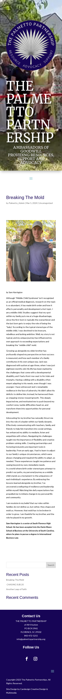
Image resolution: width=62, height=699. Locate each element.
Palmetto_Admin (17, 203)
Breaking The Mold (15, 579)
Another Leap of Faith (16, 589)
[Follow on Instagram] (35, 659)
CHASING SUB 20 (15, 584)
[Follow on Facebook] (26, 659)
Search (51, 565)
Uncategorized (46, 203)
